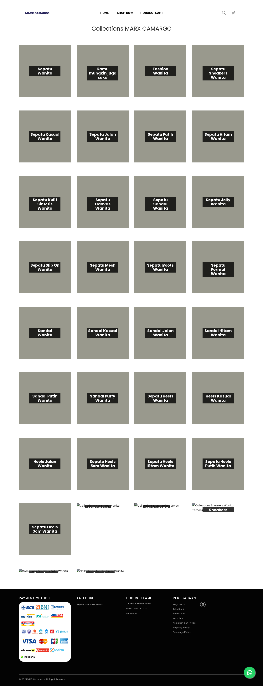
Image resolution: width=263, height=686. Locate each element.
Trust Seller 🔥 (62, 679)
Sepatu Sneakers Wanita (90, 604)
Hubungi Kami (151, 13)
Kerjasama (179, 604)
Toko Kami (178, 609)
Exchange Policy (182, 632)
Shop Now (125, 13)
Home (104, 13)
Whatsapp (131, 613)
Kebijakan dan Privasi (184, 623)
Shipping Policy (181, 627)
